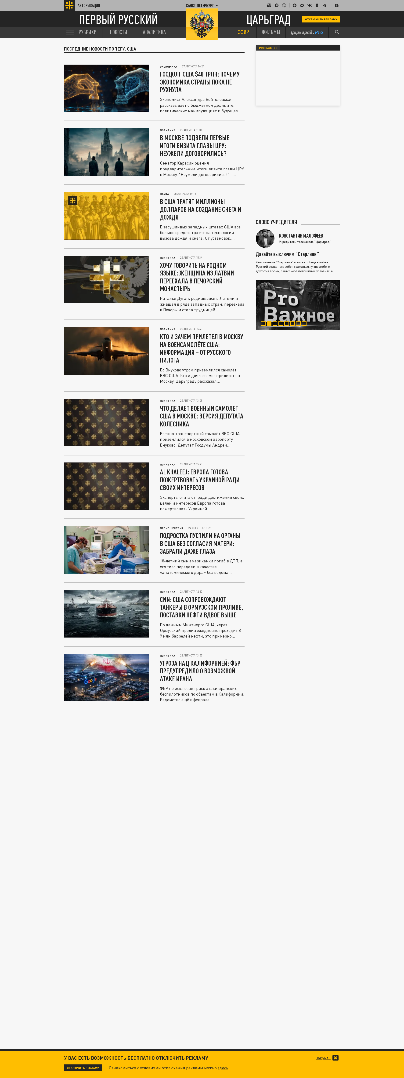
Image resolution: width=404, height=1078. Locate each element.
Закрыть (323, 1058)
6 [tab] (293, 324)
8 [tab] (305, 324)
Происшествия (172, 528)
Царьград (268, 19)
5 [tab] (288, 324)
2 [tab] (270, 324)
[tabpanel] (298, 305)
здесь (223, 1067)
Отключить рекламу (321, 19)
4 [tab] (282, 324)
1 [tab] (264, 324)
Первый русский (118, 19)
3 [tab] (276, 324)
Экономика (168, 66)
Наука (164, 193)
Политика (167, 130)
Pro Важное (268, 47)
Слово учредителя (276, 222)
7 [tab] (299, 324)
